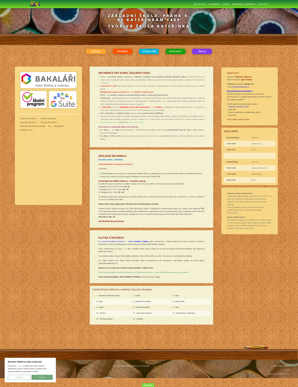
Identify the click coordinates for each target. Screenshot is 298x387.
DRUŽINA (122, 51)
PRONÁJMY (59, 126)
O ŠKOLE (226, 4)
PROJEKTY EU (26, 130)
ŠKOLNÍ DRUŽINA (28, 122)
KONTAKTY (263, 4)
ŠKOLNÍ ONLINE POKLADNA (32, 126)
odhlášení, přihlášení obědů (238, 107)
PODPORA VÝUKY (28, 119)
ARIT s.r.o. (284, 374)
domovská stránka (281, 366)
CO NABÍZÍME (214, 4)
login (287, 370)
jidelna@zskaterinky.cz (240, 87)
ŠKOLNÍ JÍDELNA (48, 119)
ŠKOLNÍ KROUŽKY (49, 122)
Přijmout (42, 377)
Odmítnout (19, 377)
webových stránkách (137, 122)
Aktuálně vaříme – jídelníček (110, 159)
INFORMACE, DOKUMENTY (244, 4)
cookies (19, 366)
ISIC (49, 126)
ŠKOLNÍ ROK (199, 4)
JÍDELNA (95, 51)
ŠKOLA (202, 51)
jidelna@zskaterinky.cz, (109, 122)
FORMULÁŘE (149, 51)
